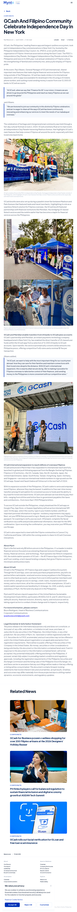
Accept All (12, 905)
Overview (6, 879)
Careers (42, 884)
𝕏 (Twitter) (70, 40)
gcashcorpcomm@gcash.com (16, 616)
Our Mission (7, 864)
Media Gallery (44, 881)
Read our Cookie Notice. (14, 900)
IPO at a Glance (44, 868)
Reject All (28, 905)
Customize (44, 905)
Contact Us (43, 886)
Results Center (44, 870)
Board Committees (9, 872)
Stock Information (45, 872)
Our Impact (7, 866)
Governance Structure (10, 870)
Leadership (7, 868)
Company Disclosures (46, 866)
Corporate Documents (10, 881)
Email (62, 40)
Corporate (17, 854)
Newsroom (7, 854)
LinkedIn (56, 40)
